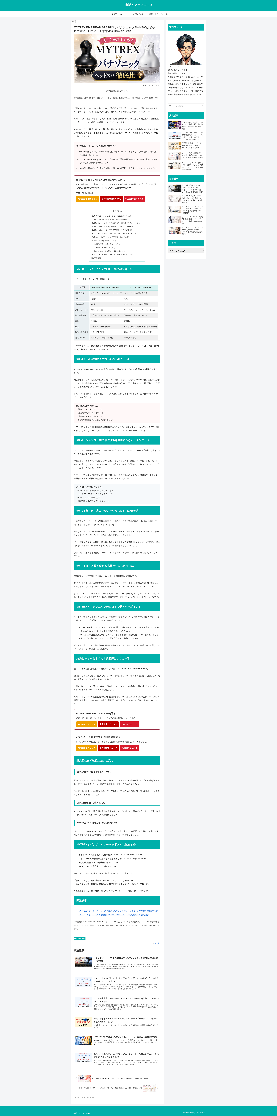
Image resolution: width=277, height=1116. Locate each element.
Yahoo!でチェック (129, 724)
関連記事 (97, 258)
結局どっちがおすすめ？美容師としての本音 (111, 237)
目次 (114, 211)
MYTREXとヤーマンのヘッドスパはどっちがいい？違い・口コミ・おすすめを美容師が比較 (119, 911)
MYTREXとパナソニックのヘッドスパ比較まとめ (113, 255)
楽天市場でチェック (108, 724)
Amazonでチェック (86, 724)
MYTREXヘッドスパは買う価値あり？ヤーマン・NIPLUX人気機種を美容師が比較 (114, 915)
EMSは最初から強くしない (106, 248)
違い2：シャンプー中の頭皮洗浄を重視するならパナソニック (118, 223)
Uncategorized (80, 938)
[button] (202, 105)
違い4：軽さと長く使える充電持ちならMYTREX (113, 230)
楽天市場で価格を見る (111, 199)
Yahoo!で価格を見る (134, 199)
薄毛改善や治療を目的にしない (108, 244)
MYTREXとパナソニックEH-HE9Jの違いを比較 (112, 216)
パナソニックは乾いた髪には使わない (111, 251)
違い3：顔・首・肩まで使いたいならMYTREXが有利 (114, 227)
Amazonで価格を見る (87, 199)
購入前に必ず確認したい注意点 (106, 240)
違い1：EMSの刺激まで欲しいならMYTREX (111, 219)
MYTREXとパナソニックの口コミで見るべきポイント (115, 233)
